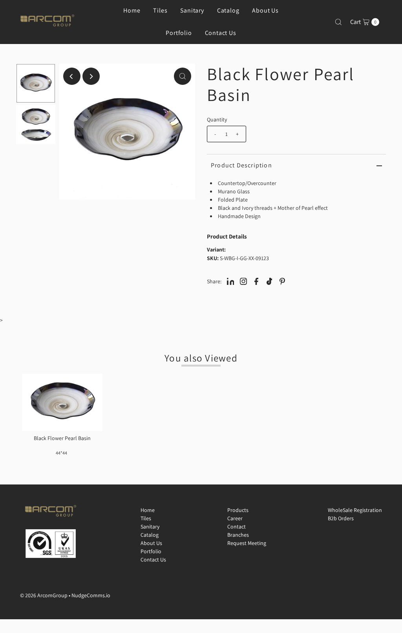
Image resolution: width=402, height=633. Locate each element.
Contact (236, 526)
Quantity (217, 119)
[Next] (91, 76)
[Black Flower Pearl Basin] (62, 402)
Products (238, 510)
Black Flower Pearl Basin (62, 438)
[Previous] (71, 76)
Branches (238, 534)
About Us (151, 543)
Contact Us (220, 33)
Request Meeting (246, 543)
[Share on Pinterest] (282, 281)
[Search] (338, 22)
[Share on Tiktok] (269, 281)
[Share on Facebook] (256, 281)
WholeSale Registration (355, 510)
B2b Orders (341, 518)
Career (235, 518)
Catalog (150, 534)
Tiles (146, 518)
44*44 (61, 453)
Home (148, 510)
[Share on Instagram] (243, 281)
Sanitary (150, 526)
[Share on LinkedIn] (230, 281)
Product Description (241, 165)
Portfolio (179, 33)
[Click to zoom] (182, 76)
